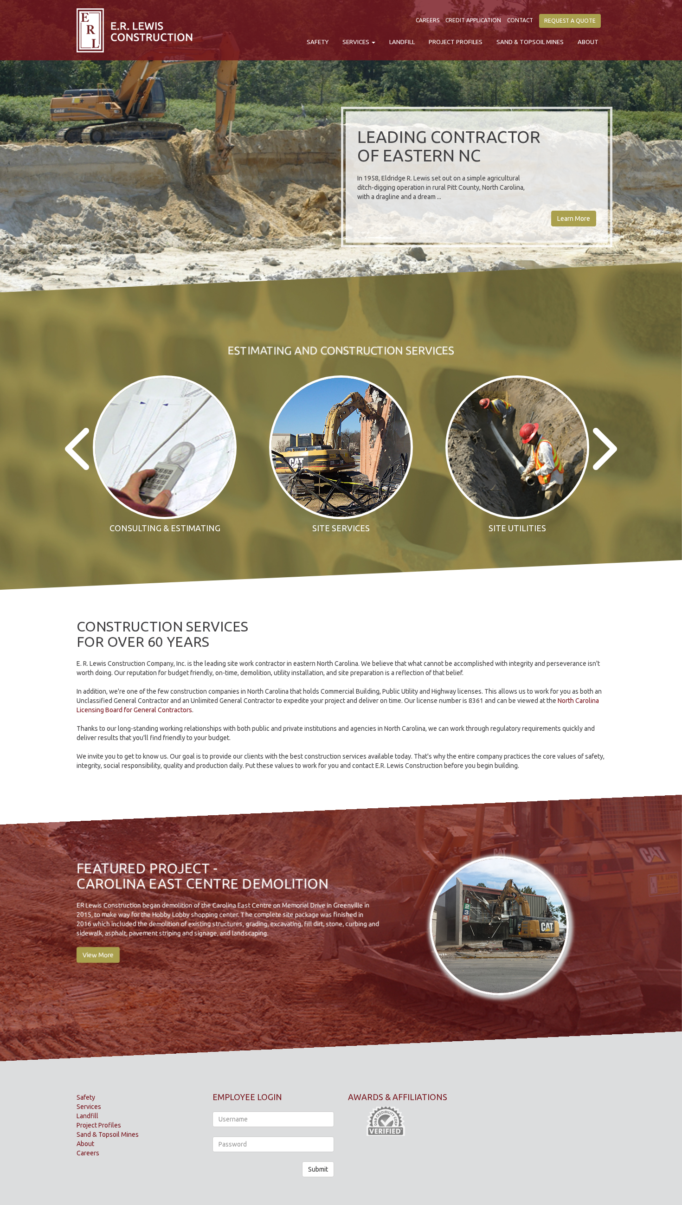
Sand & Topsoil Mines (530, 42)
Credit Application (473, 20)
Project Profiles (456, 42)
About (588, 42)
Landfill (402, 42)
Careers (427, 20)
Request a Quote (570, 21)
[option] (165, 457)
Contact (520, 20)
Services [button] (356, 42)
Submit (318, 1169)
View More (98, 955)
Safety (317, 42)
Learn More (573, 218)
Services (89, 1106)
